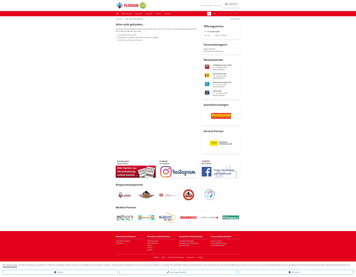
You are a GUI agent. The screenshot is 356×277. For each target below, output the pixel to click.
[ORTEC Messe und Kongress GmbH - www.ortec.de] (231, 5)
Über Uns (217, 5)
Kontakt (200, 257)
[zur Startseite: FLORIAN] (127, 5)
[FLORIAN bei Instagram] (178, 171)
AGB (163, 257)
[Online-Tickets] (143, 5)
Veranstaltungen (206, 5)
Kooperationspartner (129, 184)
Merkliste (236, 19)
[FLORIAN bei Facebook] (220, 171)
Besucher (149, 14)
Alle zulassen (296, 272)
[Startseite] (117, 13)
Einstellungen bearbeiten (178, 272)
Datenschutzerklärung (175, 257)
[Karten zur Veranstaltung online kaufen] (136, 171)
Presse (158, 14)
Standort (168, 14)
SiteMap (156, 257)
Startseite (119, 19)
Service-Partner (214, 131)
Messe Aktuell (127, 14)
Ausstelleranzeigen (216, 104)
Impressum (190, 257)
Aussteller (138, 14)
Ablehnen (60, 272)
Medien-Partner (126, 207)
